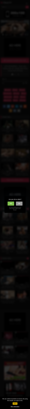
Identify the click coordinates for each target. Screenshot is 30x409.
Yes (11, 203)
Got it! (15, 403)
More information (15, 406)
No (19, 203)
